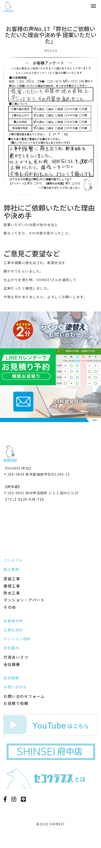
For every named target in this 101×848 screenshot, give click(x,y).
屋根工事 (12, 586)
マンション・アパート (24, 600)
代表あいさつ (16, 657)
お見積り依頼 (16, 703)
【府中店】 (13, 486)
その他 (10, 607)
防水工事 (12, 593)
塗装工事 (12, 578)
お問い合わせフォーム (24, 696)
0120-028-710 (31, 499)
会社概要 (12, 664)
